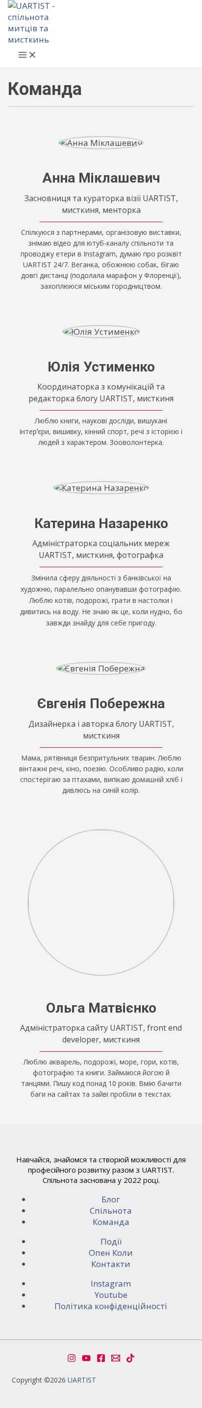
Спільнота (111, 1210)
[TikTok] (130, 1359)
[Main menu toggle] (27, 56)
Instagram (111, 1283)
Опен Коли (111, 1252)
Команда (111, 1221)
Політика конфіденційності (110, 1306)
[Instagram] (71, 1359)
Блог (110, 1199)
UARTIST (82, 1380)
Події (111, 1241)
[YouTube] (86, 1359)
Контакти (110, 1264)
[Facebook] (101, 1359)
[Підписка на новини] (115, 1359)
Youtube (111, 1294)
